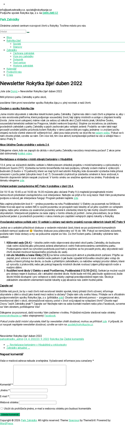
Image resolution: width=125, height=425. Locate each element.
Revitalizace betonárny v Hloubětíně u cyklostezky (37, 344)
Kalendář (11, 68)
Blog (9, 37)
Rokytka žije (56, 339)
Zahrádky (12, 50)
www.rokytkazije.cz (11, 315)
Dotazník (18, 59)
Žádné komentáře (74, 339)
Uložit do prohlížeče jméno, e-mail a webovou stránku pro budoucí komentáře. (47, 408)
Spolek (17, 43)
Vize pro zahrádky (23, 56)
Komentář (6, 384)
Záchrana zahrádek (23, 53)
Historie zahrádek (23, 65)
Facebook (50, 315)
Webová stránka (9, 402)
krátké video (25, 153)
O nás (10, 75)
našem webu (102, 132)
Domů (14, 91)
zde (22, 180)
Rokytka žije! (14, 40)
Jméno (5, 390)
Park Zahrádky (9, 19)
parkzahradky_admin (11, 339)
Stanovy (17, 46)
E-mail (4, 396)
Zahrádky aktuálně (18, 347)
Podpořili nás (14, 71)
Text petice (19, 62)
